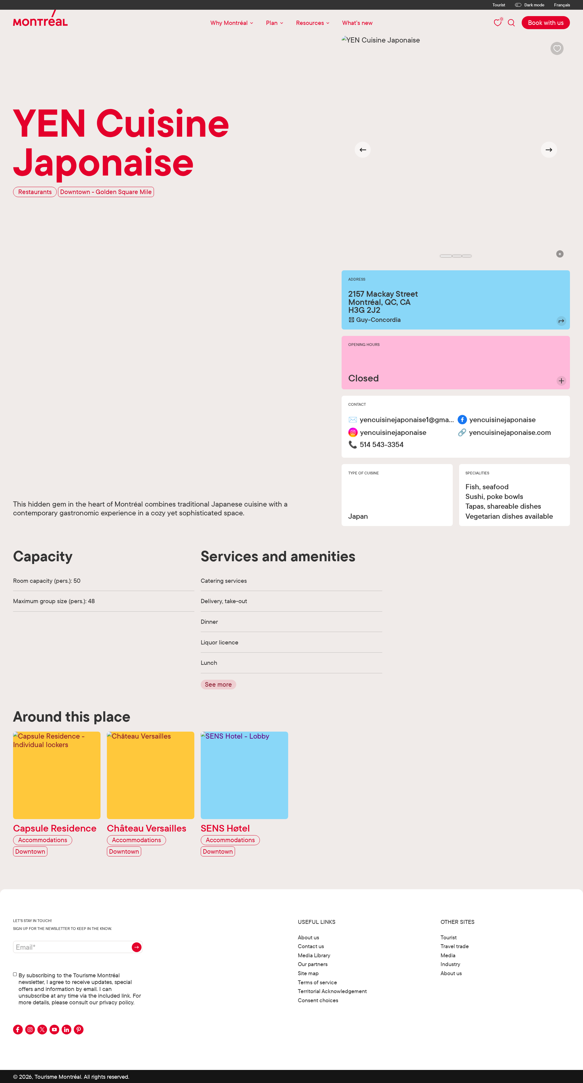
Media (448, 955)
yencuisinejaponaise (502, 419)
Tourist (499, 5)
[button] (560, 254)
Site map (308, 973)
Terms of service (317, 982)
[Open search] (511, 23)
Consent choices (318, 1000)
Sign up (136, 947)
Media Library (314, 955)
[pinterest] (79, 1029)
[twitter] (42, 1029)
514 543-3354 (382, 444)
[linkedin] (66, 1029)
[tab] (446, 256)
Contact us (311, 946)
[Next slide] (549, 150)
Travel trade (455, 946)
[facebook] (18, 1029)
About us (308, 937)
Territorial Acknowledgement (332, 991)
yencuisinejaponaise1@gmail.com (407, 419)
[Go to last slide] (363, 150)
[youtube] (54, 1029)
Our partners (313, 964)
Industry (450, 964)
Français (562, 5)
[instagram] (30, 1029)
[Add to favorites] (557, 48)
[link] (546, 22)
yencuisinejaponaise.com (510, 432)
